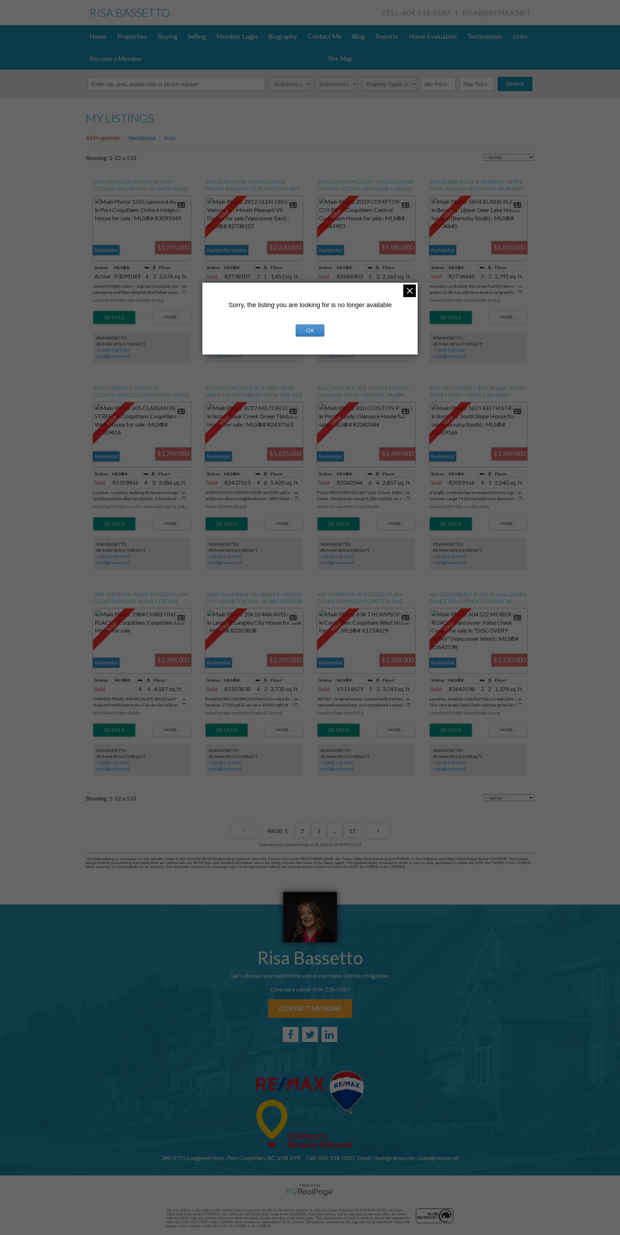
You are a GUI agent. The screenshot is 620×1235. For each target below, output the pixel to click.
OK (310, 330)
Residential (142, 137)
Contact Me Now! (310, 1009)
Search (515, 84)
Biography (282, 36)
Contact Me (325, 36)
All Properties (103, 137)
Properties (132, 36)
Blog (358, 36)
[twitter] (310, 1034)
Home (98, 36)
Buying (167, 36)
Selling (197, 36)
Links (520, 36)
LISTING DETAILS (114, 317)
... (334, 830)
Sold (169, 137)
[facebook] (291, 1034)
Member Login (237, 36)
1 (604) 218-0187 (113, 350)
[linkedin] (329, 1034)
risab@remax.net (496, 12)
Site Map (340, 58)
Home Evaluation (433, 36)
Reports (386, 36)
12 (352, 830)
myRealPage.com (310, 1192)
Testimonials (484, 36)
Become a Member (115, 58)
